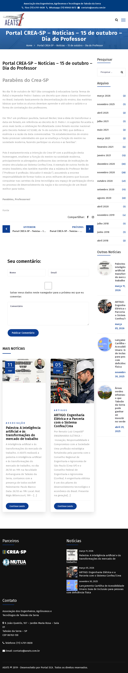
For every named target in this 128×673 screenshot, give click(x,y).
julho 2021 (102, 121)
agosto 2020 (104, 198)
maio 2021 (102, 129)
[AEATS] (13, 19)
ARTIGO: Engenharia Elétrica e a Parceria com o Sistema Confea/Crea (100, 574)
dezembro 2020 (106, 164)
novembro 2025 (105, 104)
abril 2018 (102, 240)
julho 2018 (103, 223)
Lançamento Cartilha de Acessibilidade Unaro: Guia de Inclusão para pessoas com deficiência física (95, 589)
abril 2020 (103, 206)
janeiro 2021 (104, 155)
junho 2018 (103, 232)
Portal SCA (47, 667)
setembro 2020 (105, 189)
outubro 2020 (105, 181)
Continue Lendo (17, 506)
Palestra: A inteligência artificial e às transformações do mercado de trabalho (93, 559)
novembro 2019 (105, 215)
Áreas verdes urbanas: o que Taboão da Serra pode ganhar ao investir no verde (120, 405)
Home (29, 45)
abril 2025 (102, 112)
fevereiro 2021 (105, 147)
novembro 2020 (106, 172)
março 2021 (103, 138)
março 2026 (103, 95)
